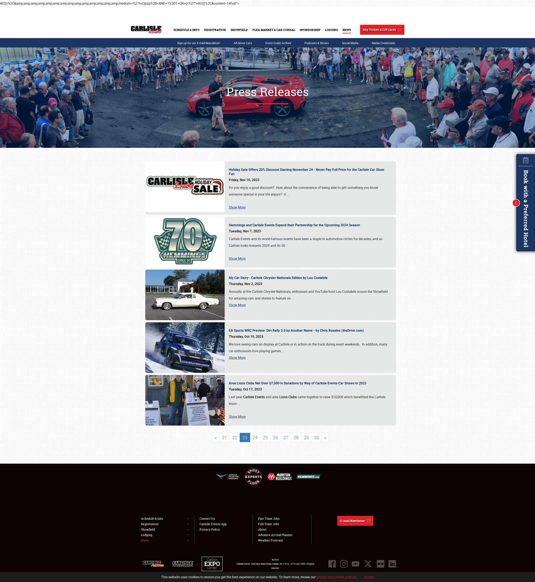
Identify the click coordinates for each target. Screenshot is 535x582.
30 (316, 437)
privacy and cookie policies (336, 577)
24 (255, 437)
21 (224, 437)
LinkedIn (392, 564)
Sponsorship (310, 30)
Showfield (239, 30)
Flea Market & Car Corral (273, 30)
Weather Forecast (270, 540)
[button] (516, 203)
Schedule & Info (186, 30)
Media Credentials (383, 43)
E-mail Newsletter (352, 521)
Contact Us (207, 519)
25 (265, 437)
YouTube (355, 564)
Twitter (368, 564)
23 (244, 437)
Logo (146, 30)
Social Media (350, 43)
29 (306, 437)
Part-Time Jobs (268, 519)
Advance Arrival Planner (275, 535)
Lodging (331, 30)
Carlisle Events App (213, 524)
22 (234, 437)
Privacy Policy (210, 529)
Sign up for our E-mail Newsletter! (198, 43)
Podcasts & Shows (316, 43)
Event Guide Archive (278, 43)
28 (296, 437)
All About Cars (243, 43)
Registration (215, 30)
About (262, 529)
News (347, 30)
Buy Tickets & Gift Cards (379, 30)
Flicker (380, 564)
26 (275, 437)
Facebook (332, 564)
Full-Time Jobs (268, 524)
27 (285, 437)
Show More (237, 207)
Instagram (344, 564)
